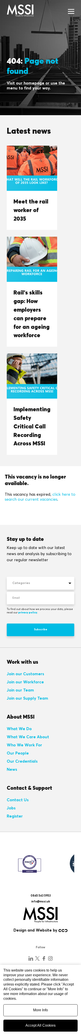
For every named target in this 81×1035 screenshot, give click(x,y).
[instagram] (50, 958)
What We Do (19, 729)
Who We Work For (24, 745)
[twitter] (37, 958)
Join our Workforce (25, 682)
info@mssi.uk (40, 901)
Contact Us (18, 800)
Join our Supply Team (27, 698)
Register (15, 816)
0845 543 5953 (41, 895)
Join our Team (20, 690)
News (12, 770)
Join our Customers (25, 674)
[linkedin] (31, 958)
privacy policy (27, 612)
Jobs (11, 808)
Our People (18, 753)
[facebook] (44, 958)
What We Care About (28, 737)
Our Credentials (22, 761)
